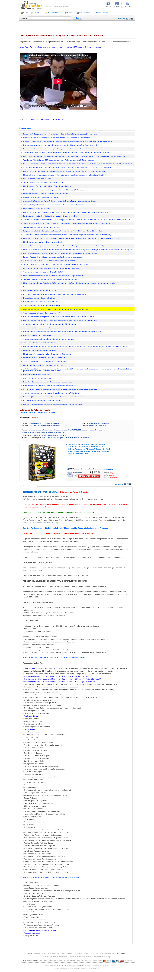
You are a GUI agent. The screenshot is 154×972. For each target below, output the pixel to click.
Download (37, 13)
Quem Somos (94, 953)
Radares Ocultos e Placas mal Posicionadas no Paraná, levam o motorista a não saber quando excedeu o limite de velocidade (67, 141)
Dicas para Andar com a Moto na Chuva (37, 179)
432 (54, 668)
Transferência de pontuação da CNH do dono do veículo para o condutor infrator (51, 279)
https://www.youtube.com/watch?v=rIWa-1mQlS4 (45, 119)
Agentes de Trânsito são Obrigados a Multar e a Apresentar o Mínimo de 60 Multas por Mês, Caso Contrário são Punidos (65, 212)
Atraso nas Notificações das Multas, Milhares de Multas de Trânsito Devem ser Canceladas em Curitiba (59, 201)
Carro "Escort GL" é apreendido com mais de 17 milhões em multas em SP (49, 386)
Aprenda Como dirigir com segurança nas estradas (41, 197)
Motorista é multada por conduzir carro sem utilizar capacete (44, 358)
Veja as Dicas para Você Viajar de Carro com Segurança (43, 182)
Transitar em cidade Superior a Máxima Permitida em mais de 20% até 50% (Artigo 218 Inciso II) (62, 679)
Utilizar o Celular (30, 729)
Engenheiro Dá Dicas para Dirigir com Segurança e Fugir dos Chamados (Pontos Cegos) (54, 190)
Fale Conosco (84, 13)
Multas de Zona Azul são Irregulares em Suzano (40, 350)
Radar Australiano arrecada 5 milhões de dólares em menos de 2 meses (48, 382)
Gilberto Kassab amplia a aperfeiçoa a (36, 374)
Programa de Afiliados (39, 953)
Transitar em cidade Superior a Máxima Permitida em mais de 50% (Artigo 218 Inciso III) (59, 682)
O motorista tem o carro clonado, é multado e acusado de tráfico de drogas (49, 324)
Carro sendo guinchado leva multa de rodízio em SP (41, 313)
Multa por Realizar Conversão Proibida (36, 208)
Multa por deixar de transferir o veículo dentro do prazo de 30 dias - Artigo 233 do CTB (53, 276)
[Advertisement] (63, 26)
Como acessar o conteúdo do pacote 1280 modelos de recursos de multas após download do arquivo (58, 317)
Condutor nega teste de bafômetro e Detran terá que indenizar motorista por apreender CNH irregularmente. (60, 320)
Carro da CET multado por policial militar (37, 335)
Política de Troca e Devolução (102, 956)
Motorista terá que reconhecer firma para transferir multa (43, 365)
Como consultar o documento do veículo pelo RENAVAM (43, 272)
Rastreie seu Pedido (66, 953)
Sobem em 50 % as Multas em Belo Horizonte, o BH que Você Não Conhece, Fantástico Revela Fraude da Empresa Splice (66, 223)
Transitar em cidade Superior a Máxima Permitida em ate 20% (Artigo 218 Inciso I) (57, 676)
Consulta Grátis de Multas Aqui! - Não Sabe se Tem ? (86, 447)
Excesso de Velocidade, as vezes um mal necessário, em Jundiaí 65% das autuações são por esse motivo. (61, 145)
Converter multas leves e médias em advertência (40, 302)
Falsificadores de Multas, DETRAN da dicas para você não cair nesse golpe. (50, 216)
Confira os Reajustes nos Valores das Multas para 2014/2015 (88, 449)
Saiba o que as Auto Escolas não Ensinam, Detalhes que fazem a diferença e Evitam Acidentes (56, 149)
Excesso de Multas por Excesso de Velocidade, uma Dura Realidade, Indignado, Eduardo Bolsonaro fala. (60, 134)
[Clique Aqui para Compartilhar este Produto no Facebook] (127, 19)
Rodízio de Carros (31, 716)
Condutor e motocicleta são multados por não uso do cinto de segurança (48, 339)
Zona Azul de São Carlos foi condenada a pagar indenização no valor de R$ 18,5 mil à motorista (56, 264)
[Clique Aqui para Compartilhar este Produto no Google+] (132, 19)
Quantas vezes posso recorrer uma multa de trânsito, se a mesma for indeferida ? (51, 393)
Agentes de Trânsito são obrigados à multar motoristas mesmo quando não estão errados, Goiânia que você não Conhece (66, 171)
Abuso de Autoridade (32, 933)
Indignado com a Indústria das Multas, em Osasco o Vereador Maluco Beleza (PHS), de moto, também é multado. (63, 231)
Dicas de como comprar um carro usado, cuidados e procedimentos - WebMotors (51, 268)
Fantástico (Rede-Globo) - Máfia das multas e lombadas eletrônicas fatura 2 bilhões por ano (55, 397)
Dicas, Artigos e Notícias (107, 953)
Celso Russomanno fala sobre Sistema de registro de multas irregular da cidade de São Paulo (56, 309)
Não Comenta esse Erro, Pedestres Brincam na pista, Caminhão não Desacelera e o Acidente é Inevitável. (60, 253)
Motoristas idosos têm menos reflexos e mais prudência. (43, 242)
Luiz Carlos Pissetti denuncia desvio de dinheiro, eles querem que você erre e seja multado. (55, 294)
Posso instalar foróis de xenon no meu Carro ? (39, 291)
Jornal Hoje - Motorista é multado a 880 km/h (39, 343)
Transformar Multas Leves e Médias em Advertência (41, 227)
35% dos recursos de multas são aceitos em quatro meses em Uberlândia (49, 261)
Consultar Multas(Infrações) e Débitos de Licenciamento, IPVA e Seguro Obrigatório (67, 956)
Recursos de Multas (53, 953)
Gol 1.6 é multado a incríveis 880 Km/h (37, 378)
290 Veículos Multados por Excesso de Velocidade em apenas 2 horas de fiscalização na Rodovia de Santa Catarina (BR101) (67, 235)
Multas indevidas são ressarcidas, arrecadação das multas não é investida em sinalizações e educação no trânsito (63, 175)
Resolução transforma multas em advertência (39, 298)
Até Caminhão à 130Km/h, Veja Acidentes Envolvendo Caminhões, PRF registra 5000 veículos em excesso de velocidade (66, 153)
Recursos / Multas (54, 13)
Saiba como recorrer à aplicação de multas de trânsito (42, 305)
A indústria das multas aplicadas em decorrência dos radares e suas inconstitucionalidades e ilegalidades (60, 389)
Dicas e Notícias (101, 13)
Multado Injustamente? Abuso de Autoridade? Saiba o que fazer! (45, 194)
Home (25, 13)
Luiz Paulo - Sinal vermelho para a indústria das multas (42, 400)
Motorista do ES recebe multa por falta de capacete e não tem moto (47, 354)
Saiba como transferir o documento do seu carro (40, 287)
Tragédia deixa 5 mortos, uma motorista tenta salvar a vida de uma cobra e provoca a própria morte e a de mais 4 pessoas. (66, 246)
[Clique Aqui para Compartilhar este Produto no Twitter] (130, 19)
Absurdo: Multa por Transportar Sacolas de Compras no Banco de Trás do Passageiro (53, 205)
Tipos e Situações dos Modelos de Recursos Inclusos (86, 444)
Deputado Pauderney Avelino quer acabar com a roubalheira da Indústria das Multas (52, 404)
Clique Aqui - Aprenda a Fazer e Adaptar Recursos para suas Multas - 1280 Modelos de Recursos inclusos (60, 47)
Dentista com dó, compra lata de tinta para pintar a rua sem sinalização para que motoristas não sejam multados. (63, 332)
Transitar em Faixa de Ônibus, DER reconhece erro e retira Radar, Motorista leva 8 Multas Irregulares (58, 160)
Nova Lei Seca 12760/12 (33, 668)
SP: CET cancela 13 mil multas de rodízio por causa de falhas (45, 361)
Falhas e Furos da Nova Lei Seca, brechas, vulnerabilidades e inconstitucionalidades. (53, 257)
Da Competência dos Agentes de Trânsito (40, 930)
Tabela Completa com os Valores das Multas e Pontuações (88, 451)
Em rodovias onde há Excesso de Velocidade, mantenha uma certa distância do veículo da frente (57, 138)
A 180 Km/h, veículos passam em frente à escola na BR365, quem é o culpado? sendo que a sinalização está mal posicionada (67, 167)
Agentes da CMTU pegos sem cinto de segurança (40, 328)
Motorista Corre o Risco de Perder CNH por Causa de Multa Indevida (47, 186)
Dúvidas (70, 13)
